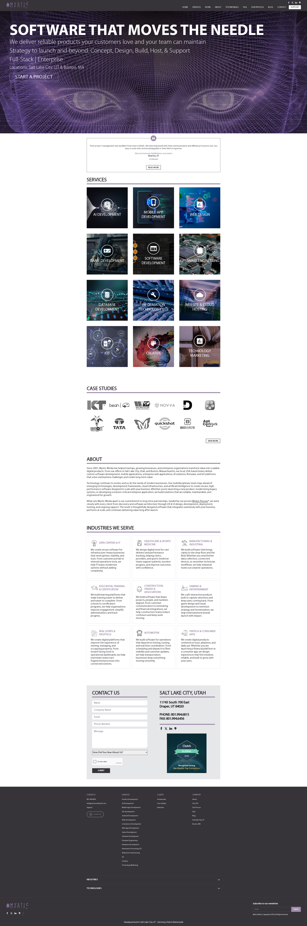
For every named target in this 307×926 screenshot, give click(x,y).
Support (89, 807)
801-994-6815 (91, 799)
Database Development (130, 845)
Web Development (129, 820)
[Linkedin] (296, 2)
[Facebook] (289, 2)
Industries (160, 807)
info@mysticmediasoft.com (96, 803)
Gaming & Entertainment (198, 588)
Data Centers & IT (109, 543)
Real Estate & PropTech (107, 633)
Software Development (130, 836)
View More (213, 441)
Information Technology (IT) (132, 849)
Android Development (130, 816)
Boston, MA (196, 824)
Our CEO (195, 803)
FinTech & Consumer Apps (202, 633)
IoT (123, 857)
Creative (125, 861)
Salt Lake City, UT (198, 820)
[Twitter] (292, 2)
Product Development (130, 799)
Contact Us (97, 814)
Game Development (129, 832)
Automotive (151, 633)
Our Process (196, 807)
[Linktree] (300, 2)
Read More (153, 168)
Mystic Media (257, 914)
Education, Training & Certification (112, 588)
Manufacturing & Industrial (200, 543)
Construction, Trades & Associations (153, 589)
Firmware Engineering (130, 840)
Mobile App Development (131, 807)
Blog (194, 816)
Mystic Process (200, 501)
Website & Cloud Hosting (131, 853)
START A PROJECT (34, 77)
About (194, 799)
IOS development (128, 812)
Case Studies (161, 803)
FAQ (193, 812)
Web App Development (130, 828)
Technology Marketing (130, 865)
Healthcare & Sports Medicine (157, 543)
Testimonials (161, 799)
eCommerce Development (131, 824)
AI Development (128, 803)
